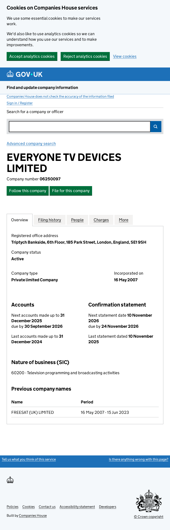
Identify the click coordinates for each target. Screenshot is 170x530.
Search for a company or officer (35, 111)
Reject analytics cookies (85, 56)
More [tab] (123, 219)
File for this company (71, 190)
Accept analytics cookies (32, 56)
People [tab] (77, 219)
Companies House (33, 515)
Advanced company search (31, 143)
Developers (107, 507)
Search (155, 126)
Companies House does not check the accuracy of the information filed (60, 96)
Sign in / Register (20, 103)
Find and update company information (42, 87)
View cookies (125, 56)
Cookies (28, 507)
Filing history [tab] (49, 219)
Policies (12, 507)
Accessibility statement (77, 507)
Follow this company (27, 190)
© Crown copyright (148, 517)
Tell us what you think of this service (29, 459)
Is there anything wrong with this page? (138, 459)
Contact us (47, 507)
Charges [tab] (101, 219)
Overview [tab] (19, 219)
